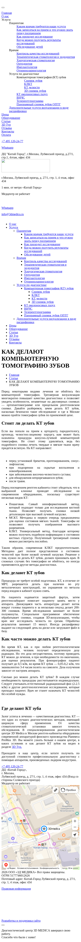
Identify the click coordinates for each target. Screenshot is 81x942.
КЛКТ (36, 295)
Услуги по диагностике (32, 285)
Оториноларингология (38, 281)
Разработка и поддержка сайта (21, 920)
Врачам (21, 257)
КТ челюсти (39, 298)
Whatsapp (7, 147)
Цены (12, 325)
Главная (14, 374)
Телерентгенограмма (37, 312)
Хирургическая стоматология (43, 271)
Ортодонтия (32, 274)
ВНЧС (28, 308)
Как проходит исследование (42, 244)
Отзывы (14, 339)
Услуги (13, 227)
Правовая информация (16, 888)
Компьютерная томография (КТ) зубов (49, 288)
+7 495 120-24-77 (12, 141)
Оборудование (18, 329)
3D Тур (13, 335)
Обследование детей (37, 254)
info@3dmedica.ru (13, 214)
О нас (12, 224)
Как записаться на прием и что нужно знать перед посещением (48, 239)
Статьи (13, 332)
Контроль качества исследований (45, 261)
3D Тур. (17, 746)
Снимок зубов (41, 291)
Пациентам (24, 230)
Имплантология (34, 278)
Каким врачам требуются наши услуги (48, 234)
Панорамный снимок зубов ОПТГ (46, 315)
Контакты (15, 342)
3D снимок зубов (43, 301)
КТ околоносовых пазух (39, 305)
